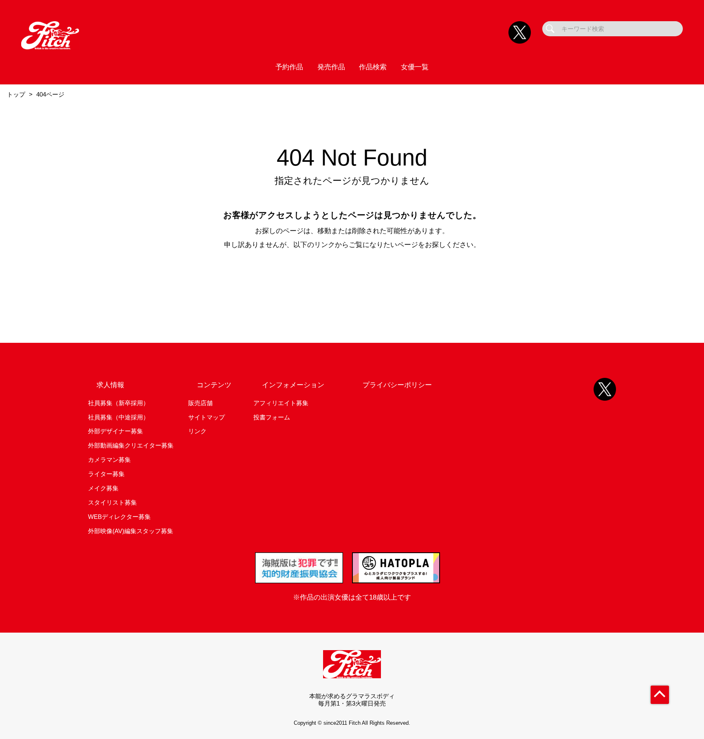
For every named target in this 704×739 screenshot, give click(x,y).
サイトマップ (206, 417)
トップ (16, 94)
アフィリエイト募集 (280, 402)
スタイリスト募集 (112, 502)
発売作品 (331, 67)
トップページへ (352, 279)
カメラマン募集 (109, 459)
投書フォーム (271, 417)
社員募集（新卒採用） (118, 402)
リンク (197, 431)
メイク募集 (103, 488)
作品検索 (373, 67)
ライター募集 (106, 473)
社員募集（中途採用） (118, 417)
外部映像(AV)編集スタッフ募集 (130, 530)
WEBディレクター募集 (119, 516)
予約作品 (289, 67)
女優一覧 (415, 67)
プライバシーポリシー (397, 385)
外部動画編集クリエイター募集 (131, 445)
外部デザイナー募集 (115, 431)
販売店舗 (200, 402)
